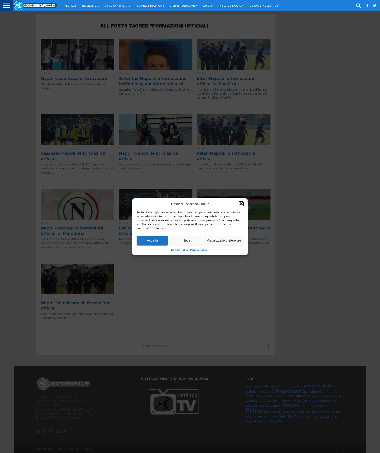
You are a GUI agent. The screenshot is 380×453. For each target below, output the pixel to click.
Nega (186, 240)
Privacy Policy (198, 249)
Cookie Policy (179, 249)
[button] (241, 204)
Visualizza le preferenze (224, 240)
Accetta (152, 240)
